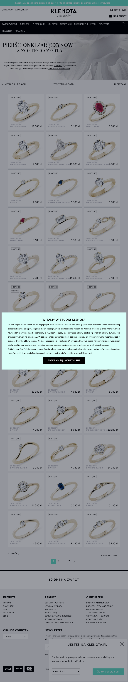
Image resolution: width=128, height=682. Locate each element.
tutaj (90, 353)
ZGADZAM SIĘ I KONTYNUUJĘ (64, 360)
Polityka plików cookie (26, 341)
